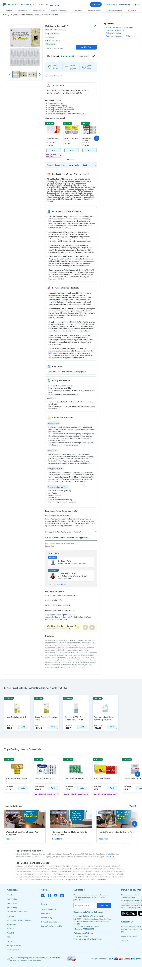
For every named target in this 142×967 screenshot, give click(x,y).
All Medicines (11, 924)
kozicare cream (81, 857)
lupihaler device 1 (39, 871)
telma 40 (19, 854)
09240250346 (70, 615)
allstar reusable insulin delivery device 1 (67, 877)
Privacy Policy (46, 913)
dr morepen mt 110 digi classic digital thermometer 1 (34, 866)
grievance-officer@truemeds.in (90, 939)
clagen (47, 857)
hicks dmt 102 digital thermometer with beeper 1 (34, 877)
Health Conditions (39, 10)
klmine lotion (38, 857)
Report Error (49, 546)
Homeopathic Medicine (114, 10)
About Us (10, 895)
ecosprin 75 (67, 854)
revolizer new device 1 (88, 879)
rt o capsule (90, 854)
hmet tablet (100, 854)
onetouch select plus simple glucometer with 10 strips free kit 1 (100, 874)
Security (10, 941)
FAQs (128, 36)
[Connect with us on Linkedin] (62, 895)
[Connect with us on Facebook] (49, 895)
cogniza (35, 854)
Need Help (11, 933)
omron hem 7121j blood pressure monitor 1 (97, 877)
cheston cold (44, 854)
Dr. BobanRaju (64, 561)
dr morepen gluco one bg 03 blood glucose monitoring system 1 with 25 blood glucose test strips (79, 869)
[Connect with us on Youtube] (55, 895)
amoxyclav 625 (78, 854)
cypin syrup (55, 857)
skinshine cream (56, 854)
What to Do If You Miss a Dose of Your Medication (22, 833)
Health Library (12, 907)
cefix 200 (92, 857)
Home (5, 15)
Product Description (56, 165)
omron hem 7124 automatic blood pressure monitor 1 (66, 871)
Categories (14, 15)
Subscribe (103, 905)
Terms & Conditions (48, 909)
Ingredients (74, 165)
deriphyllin (100, 857)
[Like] (85, 627)
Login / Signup (124, 4)
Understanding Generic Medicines (19, 920)
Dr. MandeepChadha (67, 573)
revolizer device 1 (93, 871)
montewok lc (21, 857)
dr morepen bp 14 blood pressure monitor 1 (70, 866)
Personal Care (22, 10)
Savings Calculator (14, 946)
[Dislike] (92, 627)
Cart (138, 4)
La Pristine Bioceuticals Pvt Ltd (55, 29)
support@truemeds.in (54, 615)
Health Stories (12, 903)
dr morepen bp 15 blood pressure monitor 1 (60, 874)
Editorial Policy (61, 584)
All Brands (10, 929)
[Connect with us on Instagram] (43, 895)
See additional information (31, 960)
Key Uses (87, 165)
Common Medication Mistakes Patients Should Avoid (69, 833)
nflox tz (30, 857)
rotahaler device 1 (93, 866)
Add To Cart (86, 47)
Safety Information (113, 33)
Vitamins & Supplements (59, 10)
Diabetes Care (77, 10)
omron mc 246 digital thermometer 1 (30, 874)
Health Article (12, 899)
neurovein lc (70, 857)
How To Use (119, 30)
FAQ (8, 937)
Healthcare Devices (94, 10)
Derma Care (39, 15)
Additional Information (114, 36)
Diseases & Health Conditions (17, 912)
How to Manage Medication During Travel (117, 832)
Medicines (9, 10)
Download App (111, 4)
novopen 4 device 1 (72, 879)
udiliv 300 (27, 854)
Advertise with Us (13, 950)
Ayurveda (10, 916)
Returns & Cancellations (50, 922)
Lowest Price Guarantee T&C (51, 926)
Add (53, 150)
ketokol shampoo (112, 854)
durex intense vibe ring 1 (55, 879)
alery (62, 857)
